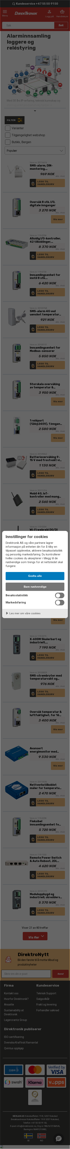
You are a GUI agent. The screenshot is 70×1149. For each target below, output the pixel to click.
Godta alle (35, 575)
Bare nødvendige (35, 586)
